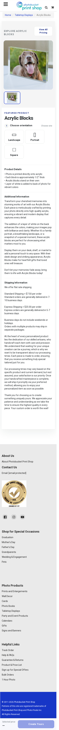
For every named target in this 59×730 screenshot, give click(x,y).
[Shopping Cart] (52, 7)
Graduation (7, 537)
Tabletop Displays (24, 15)
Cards (5, 601)
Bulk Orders (8, 674)
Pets (4, 562)
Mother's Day (8, 542)
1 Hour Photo (8, 679)
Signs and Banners (11, 630)
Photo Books (8, 606)
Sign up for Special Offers (15, 669)
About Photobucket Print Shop (17, 461)
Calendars (7, 620)
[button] (46, 7)
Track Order (8, 650)
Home (8, 15)
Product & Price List (12, 665)
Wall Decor (7, 596)
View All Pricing (43, 31)
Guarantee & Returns (12, 660)
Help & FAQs (8, 655)
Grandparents (9, 552)
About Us (8, 455)
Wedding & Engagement (14, 557)
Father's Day (8, 547)
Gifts (4, 625)
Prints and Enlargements (14, 591)
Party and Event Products (15, 616)
